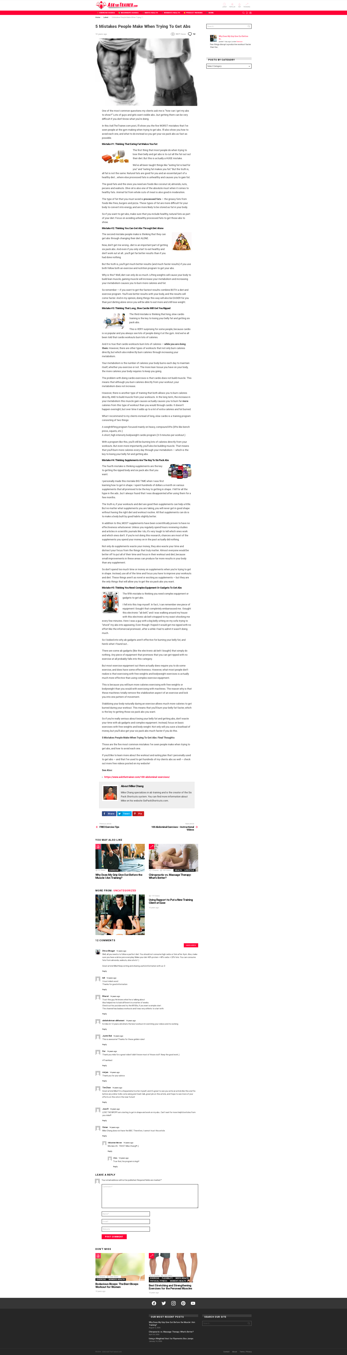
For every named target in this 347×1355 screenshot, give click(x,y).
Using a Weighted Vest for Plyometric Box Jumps (171, 1338)
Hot (239, 7)
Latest (224, 7)
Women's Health (117, 1279)
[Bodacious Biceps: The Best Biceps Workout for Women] (120, 1267)
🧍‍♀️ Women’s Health (170, 13)
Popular (232, 7)
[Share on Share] (97, 124)
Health (178, 870)
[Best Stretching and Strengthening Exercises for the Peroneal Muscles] (173, 1267)
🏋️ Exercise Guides (106, 13)
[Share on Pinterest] (97, 120)
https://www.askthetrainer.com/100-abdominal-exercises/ (137, 777)
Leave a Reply (191, 945)
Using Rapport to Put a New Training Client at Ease (171, 901)
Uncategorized (124, 890)
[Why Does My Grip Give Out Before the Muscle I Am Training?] (120, 858)
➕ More (210, 13)
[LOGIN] (250, 13)
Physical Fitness (158, 1281)
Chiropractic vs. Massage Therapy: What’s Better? (170, 876)
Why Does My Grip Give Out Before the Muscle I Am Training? (118, 876)
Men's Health (182, 1278)
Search (249, 27)
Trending (246, 7)
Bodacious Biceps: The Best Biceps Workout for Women (116, 1285)
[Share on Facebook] (97, 112)
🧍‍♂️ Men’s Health (150, 13)
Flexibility (167, 1278)
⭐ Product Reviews (193, 13)
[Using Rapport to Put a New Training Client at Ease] (120, 915)
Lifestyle (189, 870)
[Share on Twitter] (97, 116)
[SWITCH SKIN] (247, 13)
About (234, 1352)
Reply (104, 971)
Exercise (113, 870)
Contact (226, 1352)
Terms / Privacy (246, 1352)
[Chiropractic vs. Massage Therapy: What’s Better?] (173, 858)
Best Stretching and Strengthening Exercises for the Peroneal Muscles (170, 1287)
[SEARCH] (243, 13)
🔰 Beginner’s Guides (128, 13)
